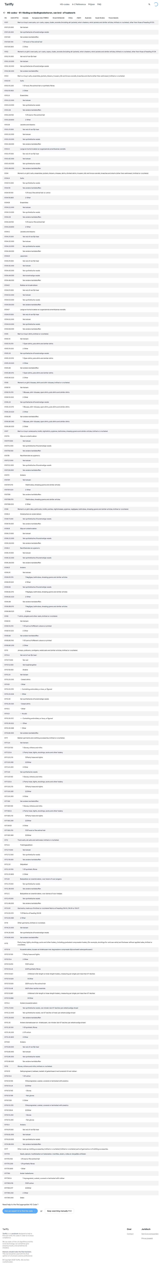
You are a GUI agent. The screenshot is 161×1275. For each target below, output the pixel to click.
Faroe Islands (113, 18)
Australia (88, 18)
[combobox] (149, 4)
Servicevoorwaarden (150, 1234)
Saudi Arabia (100, 18)
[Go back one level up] (5, 12)
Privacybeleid (147, 1238)
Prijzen (91, 4)
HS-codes (65, 4)
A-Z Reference (79, 4)
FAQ (99, 4)
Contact (130, 1234)
